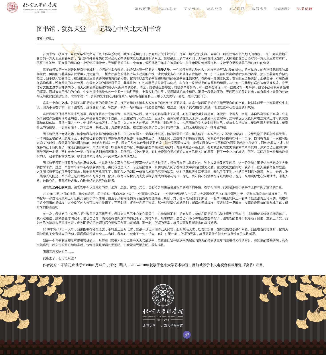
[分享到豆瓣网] (163, 335)
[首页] (32, 7)
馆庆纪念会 (167, 9)
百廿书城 (192, 9)
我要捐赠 (305, 9)
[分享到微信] (139, 335)
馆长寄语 (142, 9)
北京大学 (149, 325)
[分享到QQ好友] (175, 335)
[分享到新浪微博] (151, 335)
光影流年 (259, 9)
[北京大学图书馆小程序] (187, 335)
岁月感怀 (237, 9)
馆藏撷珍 (282, 9)
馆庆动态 (214, 9)
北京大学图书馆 (172, 325)
